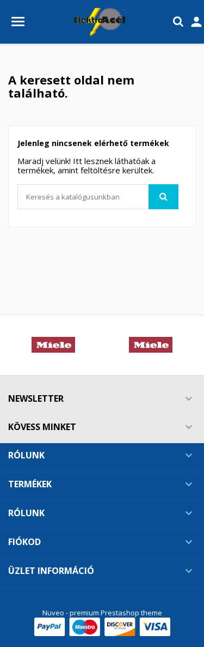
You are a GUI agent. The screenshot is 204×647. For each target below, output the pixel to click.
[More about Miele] (53, 345)
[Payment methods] (102, 626)
